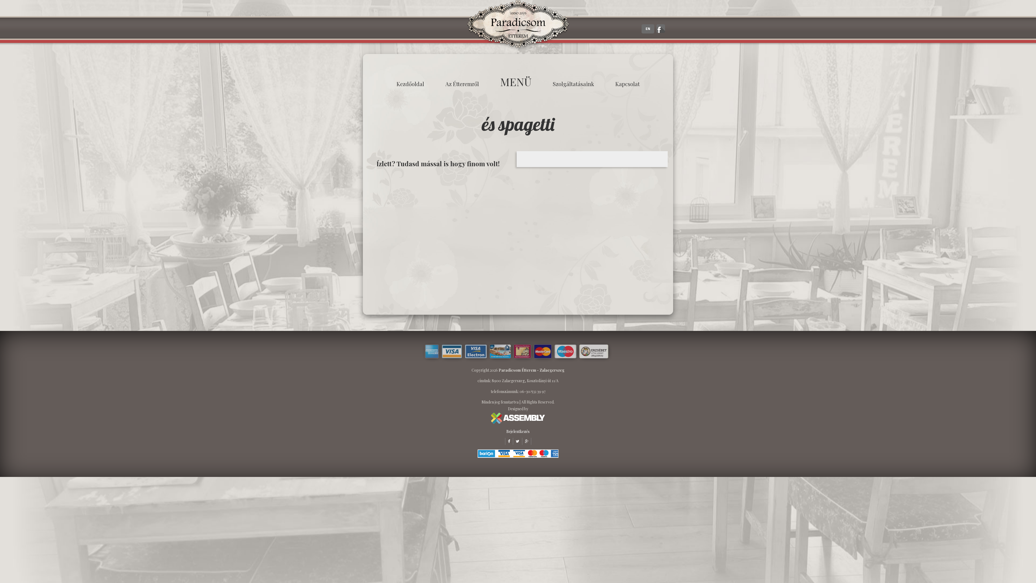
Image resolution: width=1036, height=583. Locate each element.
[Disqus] (441, 240)
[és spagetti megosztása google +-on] (525, 441)
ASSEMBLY (518, 418)
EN (648, 29)
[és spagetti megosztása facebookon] (507, 441)
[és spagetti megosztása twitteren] (516, 441)
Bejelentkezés (518, 431)
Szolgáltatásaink (573, 83)
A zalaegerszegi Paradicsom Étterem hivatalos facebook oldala (660, 28)
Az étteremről (462, 83)
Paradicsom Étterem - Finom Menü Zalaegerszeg (518, 25)
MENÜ (515, 81)
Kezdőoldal (410, 83)
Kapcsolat (627, 83)
